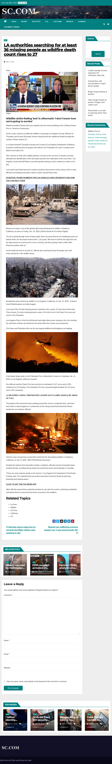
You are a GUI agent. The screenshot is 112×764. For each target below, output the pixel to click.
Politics (36, 22)
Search (90, 38)
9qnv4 (6, 760)
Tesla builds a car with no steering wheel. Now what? (97, 113)
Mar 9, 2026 (93, 724)
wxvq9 (18, 760)
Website (7, 668)
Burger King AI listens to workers (69, 720)
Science (82, 22)
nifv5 (9, 760)
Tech (13, 22)
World (69, 22)
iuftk (25, 760)
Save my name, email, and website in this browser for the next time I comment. (37, 681)
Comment (8, 595)
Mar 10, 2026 (40, 724)
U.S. (47, 22)
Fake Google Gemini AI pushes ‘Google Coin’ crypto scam (97, 102)
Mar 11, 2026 (12, 724)
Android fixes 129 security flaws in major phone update (97, 83)
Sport (24, 22)
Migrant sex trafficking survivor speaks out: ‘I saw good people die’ (61, 528)
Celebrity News (11, 27)
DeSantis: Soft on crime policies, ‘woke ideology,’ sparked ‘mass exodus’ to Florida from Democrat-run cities (98, 140)
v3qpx (29, 760)
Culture (57, 22)
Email (6, 654)
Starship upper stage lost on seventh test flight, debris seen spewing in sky (21, 530)
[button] (104, 24)
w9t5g (2, 760)
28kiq (13, 760)
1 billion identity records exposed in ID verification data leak (97, 73)
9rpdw (22, 760)
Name (7, 640)
